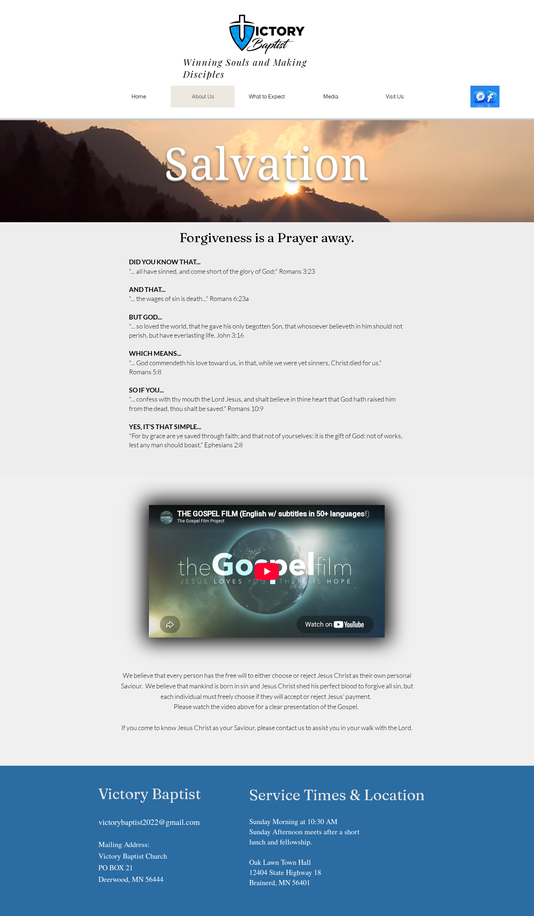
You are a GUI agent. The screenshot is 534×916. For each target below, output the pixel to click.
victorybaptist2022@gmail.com (149, 822)
